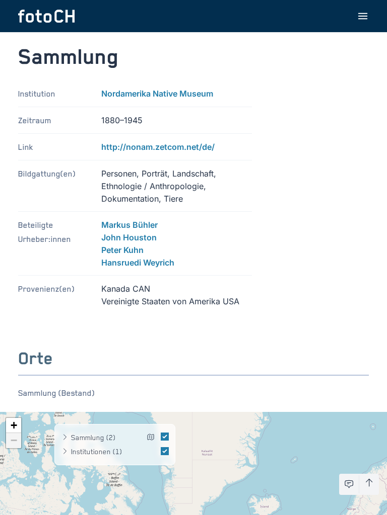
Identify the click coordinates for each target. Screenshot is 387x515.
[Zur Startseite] (46, 16)
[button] (13, 425)
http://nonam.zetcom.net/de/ (158, 147)
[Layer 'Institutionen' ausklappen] (65, 452)
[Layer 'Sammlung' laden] (151, 439)
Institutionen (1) (96, 451)
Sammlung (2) (93, 437)
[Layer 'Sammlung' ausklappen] (65, 438)
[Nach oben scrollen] (369, 484)
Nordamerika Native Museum (157, 94)
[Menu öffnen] (363, 16)
